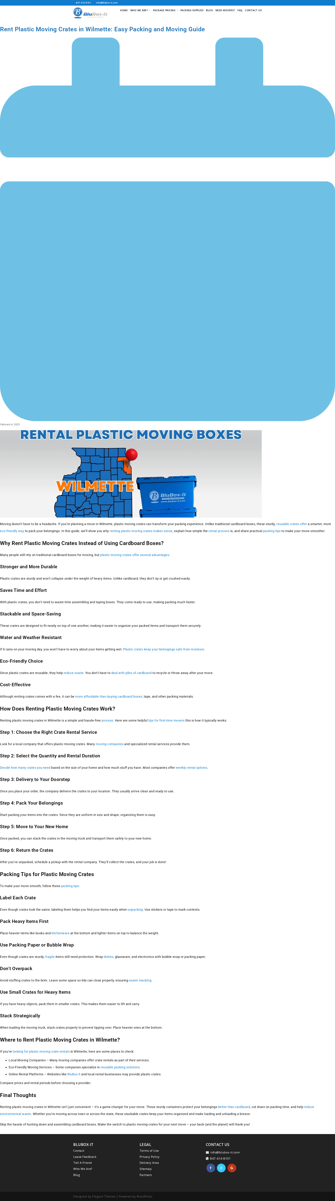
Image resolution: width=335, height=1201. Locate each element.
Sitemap (146, 1169)
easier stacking (140, 980)
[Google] (232, 1168)
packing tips (272, 531)
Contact (78, 1151)
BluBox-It (74, 1074)
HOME (124, 10)
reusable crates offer (291, 524)
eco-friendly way (12, 531)
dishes (108, 957)
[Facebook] (210, 1168)
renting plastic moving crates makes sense (141, 531)
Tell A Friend (82, 1163)
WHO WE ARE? (139, 10)
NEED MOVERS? (225, 10)
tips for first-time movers (166, 720)
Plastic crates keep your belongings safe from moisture (163, 649)
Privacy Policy (150, 1157)
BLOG (209, 10)
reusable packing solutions (120, 1067)
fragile (50, 957)
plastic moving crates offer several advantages (134, 555)
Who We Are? (82, 1169)
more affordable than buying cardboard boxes (108, 696)
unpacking (135, 909)
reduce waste (74, 673)
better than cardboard (234, 1107)
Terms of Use (149, 1151)
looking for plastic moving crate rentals (41, 1051)
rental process (219, 531)
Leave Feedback (84, 1157)
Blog (76, 1175)
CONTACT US (253, 10)
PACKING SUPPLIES (192, 10)
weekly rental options (191, 767)
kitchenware (60, 933)
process (107, 720)
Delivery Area (149, 1163)
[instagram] (221, 1168)
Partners (146, 1175)
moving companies (110, 744)
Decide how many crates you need (25, 767)
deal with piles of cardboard (131, 673)
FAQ (240, 10)
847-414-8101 (83, 2)
